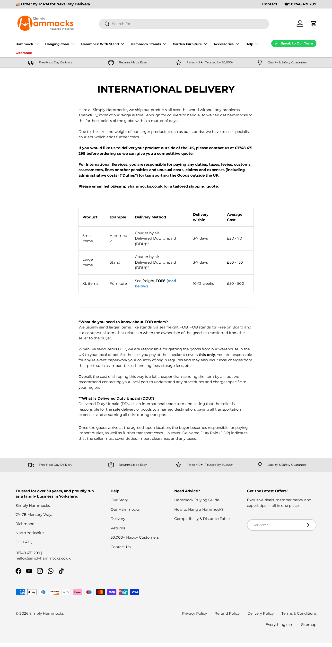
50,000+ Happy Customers (135, 537)
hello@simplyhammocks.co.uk (133, 186)
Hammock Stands (146, 44)
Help (249, 44)
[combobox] (184, 23)
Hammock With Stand (100, 44)
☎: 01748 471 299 (300, 4)
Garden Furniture (187, 44)
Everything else (279, 624)
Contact (270, 4)
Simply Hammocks (46, 613)
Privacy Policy (194, 613)
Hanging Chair (57, 44)
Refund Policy (227, 613)
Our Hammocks (125, 509)
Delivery (118, 518)
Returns (118, 528)
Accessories (224, 44)
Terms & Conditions (298, 613)
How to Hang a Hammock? (199, 509)
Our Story (119, 500)
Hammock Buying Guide (196, 500)
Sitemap (308, 624)
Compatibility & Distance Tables (202, 518)
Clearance (24, 53)
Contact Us (121, 546)
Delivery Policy (260, 613)
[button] (313, 23)
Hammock (24, 44)
